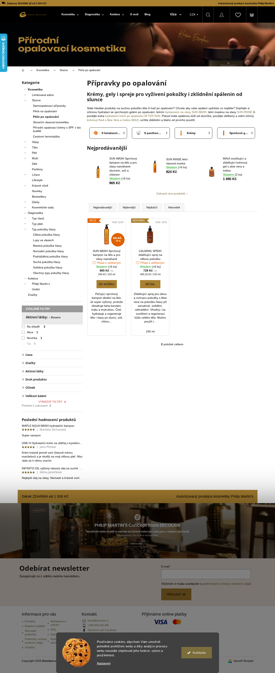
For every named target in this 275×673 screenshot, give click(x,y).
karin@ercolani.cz (98, 620)
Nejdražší (152, 207)
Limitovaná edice (43, 95)
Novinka (34, 338)
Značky (32, 294)
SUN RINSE (244, 112)
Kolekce (33, 278)
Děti (34, 163)
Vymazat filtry (50, 401)
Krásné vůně (40, 185)
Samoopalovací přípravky (49, 105)
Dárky (35, 202)
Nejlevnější (129, 207)
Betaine (56, 317)
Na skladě (36, 326)
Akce (32, 332)
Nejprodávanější (102, 207)
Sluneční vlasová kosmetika (51, 122)
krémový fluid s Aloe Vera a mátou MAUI (113, 120)
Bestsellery (39, 196)
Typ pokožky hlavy (44, 229)
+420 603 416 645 (98, 625)
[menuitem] (70, 14)
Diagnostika (35, 212)
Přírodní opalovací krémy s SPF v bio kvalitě (57, 129)
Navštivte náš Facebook (102, 630)
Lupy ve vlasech (43, 240)
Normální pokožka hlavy (48, 251)
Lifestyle (37, 180)
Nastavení (104, 663)
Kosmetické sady (43, 207)
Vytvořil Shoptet (243, 660)
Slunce (36, 100)
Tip (31, 343)
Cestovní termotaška (46, 136)
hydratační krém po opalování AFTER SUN (132, 116)
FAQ (53, 629)
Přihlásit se (176, 594)
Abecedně (174, 207)
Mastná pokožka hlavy (47, 245)
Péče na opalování (45, 111)
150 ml (150, 331)
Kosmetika (35, 89)
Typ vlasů (38, 218)
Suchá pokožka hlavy (46, 262)
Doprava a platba (35, 626)
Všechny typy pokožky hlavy (51, 273)
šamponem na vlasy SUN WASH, (186, 112)
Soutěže (30, 647)
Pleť (34, 152)
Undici (36, 289)
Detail (150, 284)
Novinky (37, 191)
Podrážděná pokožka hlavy (50, 256)
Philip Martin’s (41, 283)
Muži (35, 158)
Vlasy (35, 142)
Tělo (35, 147)
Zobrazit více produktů (170, 193)
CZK (193, 14)
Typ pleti (37, 223)
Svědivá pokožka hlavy (47, 267)
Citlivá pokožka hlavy (46, 234)
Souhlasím (199, 652)
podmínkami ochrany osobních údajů (226, 583)
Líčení (36, 174)
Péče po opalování (46, 116)
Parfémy (37, 169)
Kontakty (30, 621)
